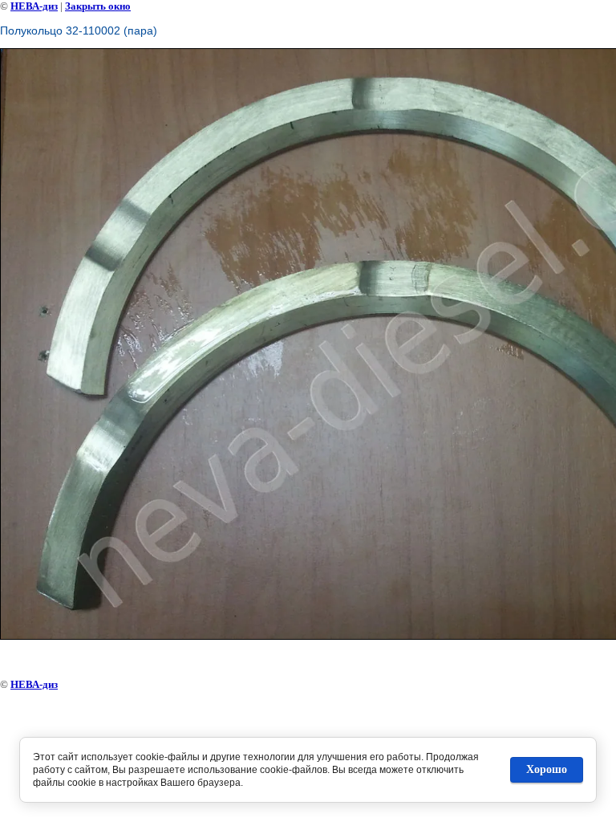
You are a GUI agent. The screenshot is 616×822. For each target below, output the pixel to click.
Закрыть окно (98, 6)
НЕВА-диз (34, 6)
